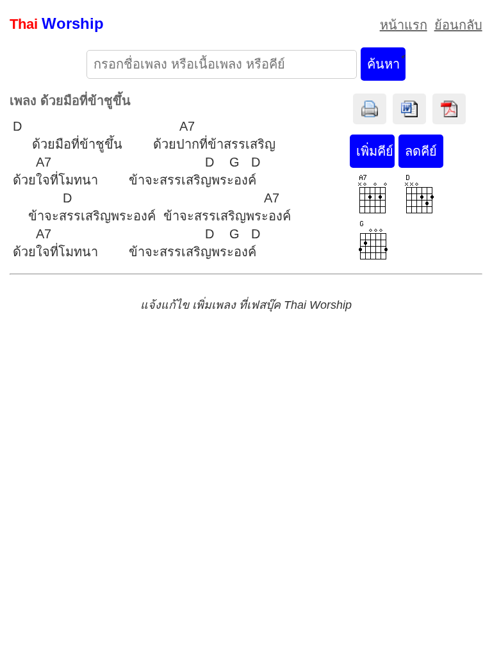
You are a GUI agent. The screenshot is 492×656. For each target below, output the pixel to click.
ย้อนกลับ (458, 25)
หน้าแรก (403, 25)
